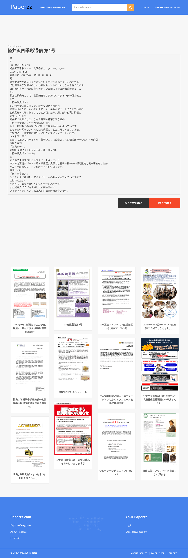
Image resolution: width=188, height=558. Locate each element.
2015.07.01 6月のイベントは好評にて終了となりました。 (159, 326)
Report (166, 203)
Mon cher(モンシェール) (73, 392)
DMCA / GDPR (157, 553)
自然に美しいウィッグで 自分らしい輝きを (160, 472)
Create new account (136, 531)
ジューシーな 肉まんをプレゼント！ (116, 472)
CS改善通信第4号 (73, 324)
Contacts (15, 538)
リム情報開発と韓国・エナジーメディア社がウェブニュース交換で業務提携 (116, 399)
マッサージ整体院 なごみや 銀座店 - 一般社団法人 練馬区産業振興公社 (29, 328)
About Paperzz (18, 531)
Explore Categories (20, 525)
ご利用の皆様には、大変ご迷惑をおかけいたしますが (73, 461)
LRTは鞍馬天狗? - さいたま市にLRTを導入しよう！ (29, 476)
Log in (129, 525)
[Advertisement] (94, 30)
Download (134, 203)
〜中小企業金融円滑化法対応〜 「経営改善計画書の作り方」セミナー (159, 399)
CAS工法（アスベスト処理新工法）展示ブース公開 (116, 326)
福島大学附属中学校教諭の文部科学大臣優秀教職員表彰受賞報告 (29, 403)
